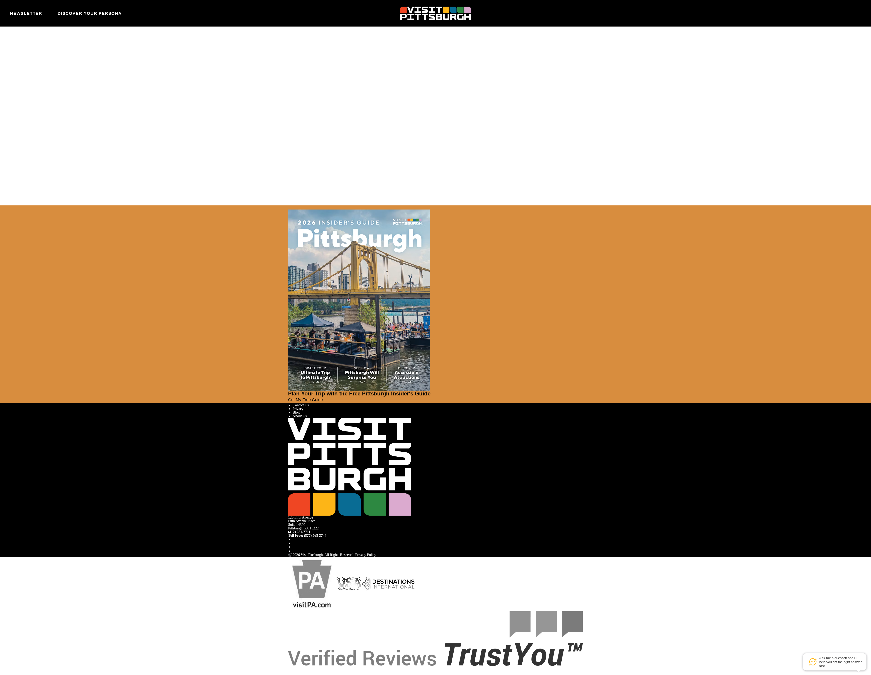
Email (304, 65)
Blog (296, 412)
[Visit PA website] (312, 583)
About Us (300, 416)
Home (302, 46)
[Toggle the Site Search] (845, 13)
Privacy (298, 409)
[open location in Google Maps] (327, 110)
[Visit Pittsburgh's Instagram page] (294, 543)
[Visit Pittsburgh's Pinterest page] (294, 551)
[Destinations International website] (388, 583)
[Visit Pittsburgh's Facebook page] (294, 539)
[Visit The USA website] (349, 583)
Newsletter (26, 13)
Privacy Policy (365, 555)
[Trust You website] (435, 638)
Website (293, 65)
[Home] (435, 13)
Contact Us (301, 405)
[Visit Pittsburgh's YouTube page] (294, 547)
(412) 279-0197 (302, 129)
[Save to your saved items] (291, 102)
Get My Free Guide (305, 399)
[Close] (12, 207)
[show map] (298, 102)
